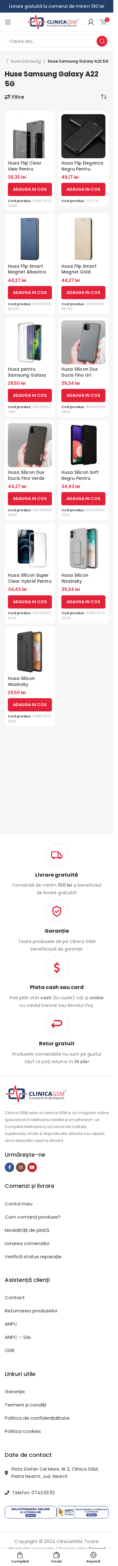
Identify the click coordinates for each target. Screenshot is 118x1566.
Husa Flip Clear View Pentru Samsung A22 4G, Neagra (28, 172)
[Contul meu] (91, 22)
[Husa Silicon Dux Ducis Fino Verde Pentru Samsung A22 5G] (30, 445)
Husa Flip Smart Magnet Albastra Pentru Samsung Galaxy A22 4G (27, 275)
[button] (30, 189)
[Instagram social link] (20, 1167)
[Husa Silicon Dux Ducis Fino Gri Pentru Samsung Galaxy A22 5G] (83, 342)
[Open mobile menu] (8, 22)
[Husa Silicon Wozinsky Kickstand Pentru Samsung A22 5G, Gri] (83, 548)
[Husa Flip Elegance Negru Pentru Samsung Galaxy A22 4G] (83, 136)
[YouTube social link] (32, 1167)
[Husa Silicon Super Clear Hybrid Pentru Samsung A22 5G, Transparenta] (30, 548)
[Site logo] (53, 21)
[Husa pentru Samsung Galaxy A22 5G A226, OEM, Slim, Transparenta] (30, 342)
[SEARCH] (102, 41)
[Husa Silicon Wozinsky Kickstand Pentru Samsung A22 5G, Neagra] (30, 652)
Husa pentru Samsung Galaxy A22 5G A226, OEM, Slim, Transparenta (29, 378)
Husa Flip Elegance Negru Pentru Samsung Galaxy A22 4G (82, 172)
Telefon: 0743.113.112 (33, 1493)
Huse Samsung (26, 61)
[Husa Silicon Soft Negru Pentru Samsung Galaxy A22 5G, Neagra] (83, 445)
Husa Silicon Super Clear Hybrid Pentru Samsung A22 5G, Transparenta (30, 584)
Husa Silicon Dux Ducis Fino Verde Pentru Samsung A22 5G (26, 481)
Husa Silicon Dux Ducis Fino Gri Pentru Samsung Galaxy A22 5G (79, 378)
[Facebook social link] (9, 1167)
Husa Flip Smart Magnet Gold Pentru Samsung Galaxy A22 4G (79, 275)
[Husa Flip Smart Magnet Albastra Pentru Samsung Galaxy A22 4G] (30, 239)
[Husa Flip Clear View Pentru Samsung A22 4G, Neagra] (30, 136)
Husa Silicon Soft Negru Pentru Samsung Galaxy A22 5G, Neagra (80, 481)
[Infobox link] (56, 926)
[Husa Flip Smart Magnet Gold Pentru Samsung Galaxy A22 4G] (83, 239)
